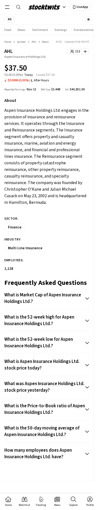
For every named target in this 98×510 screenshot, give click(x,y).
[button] (9, 19)
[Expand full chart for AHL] (74, 69)
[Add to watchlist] (85, 51)
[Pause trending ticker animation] (88, 19)
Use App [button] (82, 7)
